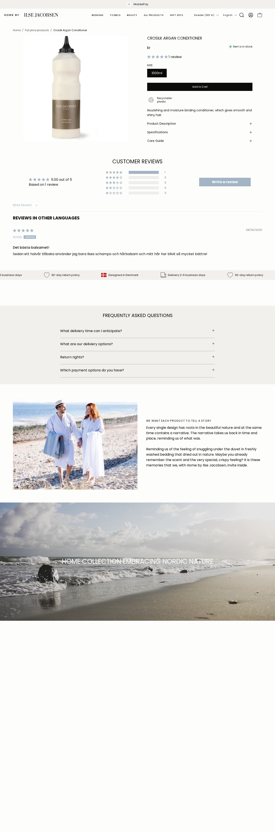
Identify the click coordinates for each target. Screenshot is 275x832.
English (227, 15)
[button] (241, 15)
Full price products (37, 30)
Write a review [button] (225, 181)
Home (17, 30)
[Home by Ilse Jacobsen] (31, 15)
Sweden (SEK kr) (204, 15)
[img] (23, 230)
